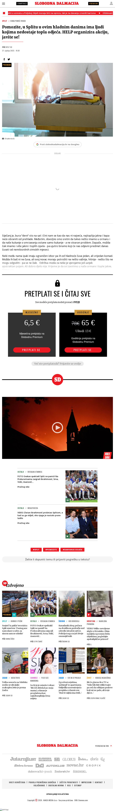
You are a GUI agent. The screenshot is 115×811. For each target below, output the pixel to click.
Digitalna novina (56, 785)
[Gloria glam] (102, 759)
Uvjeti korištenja (17, 782)
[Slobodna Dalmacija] (56, 3)
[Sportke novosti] (57, 759)
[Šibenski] (79, 771)
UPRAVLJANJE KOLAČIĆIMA (57, 794)
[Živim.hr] (83, 759)
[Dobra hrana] (23, 765)
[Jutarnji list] (23, 759)
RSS (69, 785)
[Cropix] (93, 765)
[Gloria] (94, 759)
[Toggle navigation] (3, 3)
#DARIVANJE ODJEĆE (72, 549)
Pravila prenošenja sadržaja (42, 782)
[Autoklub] (55, 765)
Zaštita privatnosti (68, 782)
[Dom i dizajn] (39, 765)
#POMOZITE (51, 549)
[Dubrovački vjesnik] (40, 771)
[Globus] (69, 759)
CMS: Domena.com (81, 800)
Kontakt (99, 782)
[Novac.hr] (75, 765)
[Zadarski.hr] (62, 771)
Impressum (86, 782)
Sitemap (77, 785)
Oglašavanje (39, 785)
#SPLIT (36, 549)
